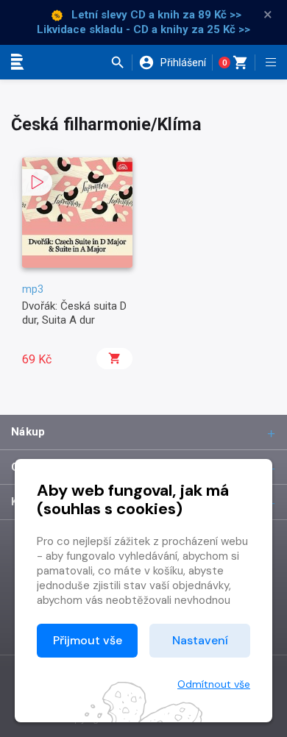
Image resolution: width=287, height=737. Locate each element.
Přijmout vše (87, 640)
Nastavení (200, 640)
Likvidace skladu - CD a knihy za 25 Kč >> (143, 29)
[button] (121, 62)
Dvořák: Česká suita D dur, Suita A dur (74, 312)
